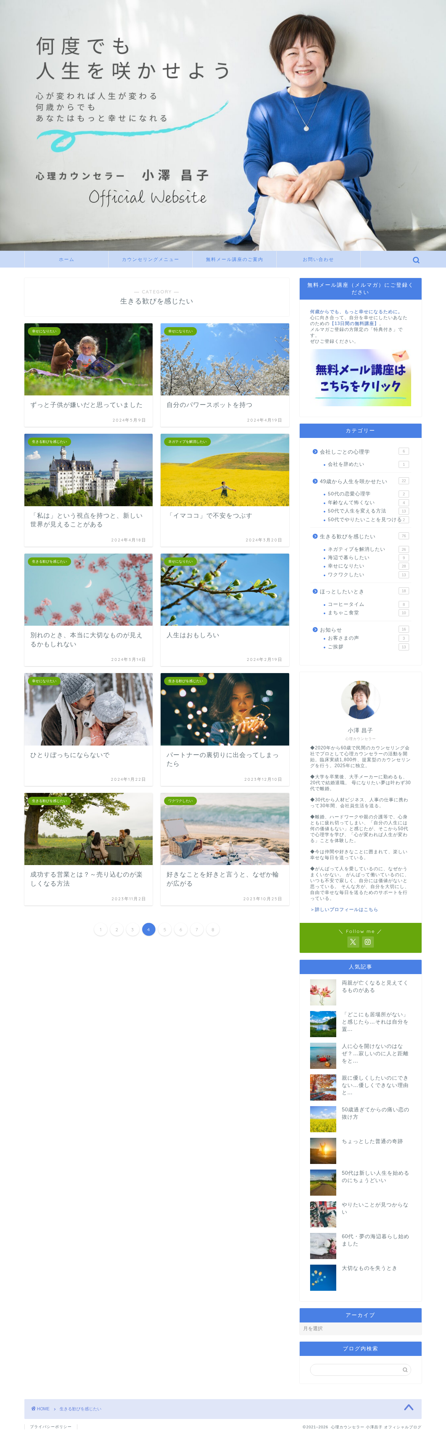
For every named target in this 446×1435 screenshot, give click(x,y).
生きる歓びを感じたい (363, 536)
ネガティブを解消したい (367, 549)
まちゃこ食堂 (367, 612)
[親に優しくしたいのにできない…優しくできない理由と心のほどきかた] (323, 1087)
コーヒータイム (366, 604)
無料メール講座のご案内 (234, 259)
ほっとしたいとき (363, 591)
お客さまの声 (366, 638)
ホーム (67, 259)
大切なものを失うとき (370, 1268)
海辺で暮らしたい (366, 557)
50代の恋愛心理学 (366, 493)
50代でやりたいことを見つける (366, 519)
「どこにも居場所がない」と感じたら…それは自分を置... (375, 1021)
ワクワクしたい (367, 574)
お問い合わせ (318, 259)
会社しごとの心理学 (362, 452)
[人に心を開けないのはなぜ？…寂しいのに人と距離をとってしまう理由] (323, 1056)
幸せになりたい (367, 566)
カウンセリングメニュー (150, 259)
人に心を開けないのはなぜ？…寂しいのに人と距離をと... (375, 1053)
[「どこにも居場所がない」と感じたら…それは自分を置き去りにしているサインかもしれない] (323, 1024)
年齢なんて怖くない (366, 502)
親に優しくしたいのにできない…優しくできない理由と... (375, 1085)
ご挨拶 (367, 646)
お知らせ (363, 630)
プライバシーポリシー (51, 1427)
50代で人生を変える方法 (367, 511)
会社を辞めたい (366, 464)
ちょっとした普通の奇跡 (372, 1141)
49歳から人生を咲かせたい (363, 481)
